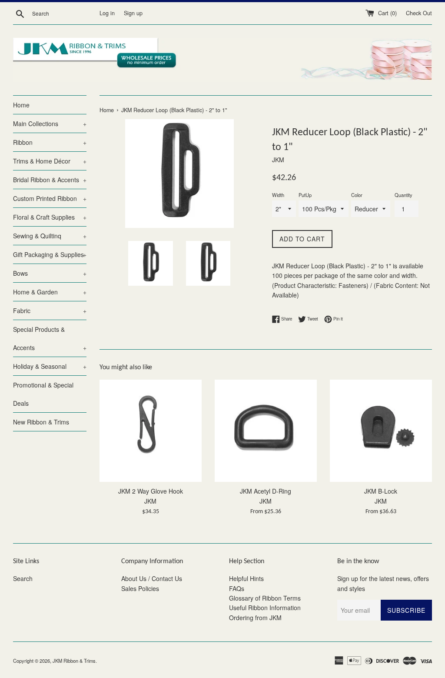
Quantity (403, 194)
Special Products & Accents (49, 338)
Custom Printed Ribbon (49, 198)
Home (21, 104)
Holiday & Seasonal (49, 366)
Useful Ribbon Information (265, 607)
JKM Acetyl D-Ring (265, 491)
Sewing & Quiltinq (49, 235)
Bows (49, 273)
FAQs (236, 588)
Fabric (49, 310)
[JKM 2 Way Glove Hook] (151, 431)
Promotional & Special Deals (43, 394)
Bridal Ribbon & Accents (49, 179)
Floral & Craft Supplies (49, 217)
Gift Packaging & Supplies (49, 254)
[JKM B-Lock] (381, 431)
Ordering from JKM (255, 617)
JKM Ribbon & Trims (74, 660)
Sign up (133, 13)
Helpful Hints (246, 578)
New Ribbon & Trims (41, 421)
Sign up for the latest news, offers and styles (383, 583)
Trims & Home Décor (49, 161)
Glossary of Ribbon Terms (265, 598)
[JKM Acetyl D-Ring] (266, 431)
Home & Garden (49, 291)
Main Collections (49, 123)
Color (356, 194)
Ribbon (49, 142)
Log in (107, 13)
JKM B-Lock (380, 491)
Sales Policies (140, 588)
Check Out (419, 13)
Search (23, 578)
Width (278, 194)
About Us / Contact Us (151, 578)
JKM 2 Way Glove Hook (150, 491)
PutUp (305, 194)
